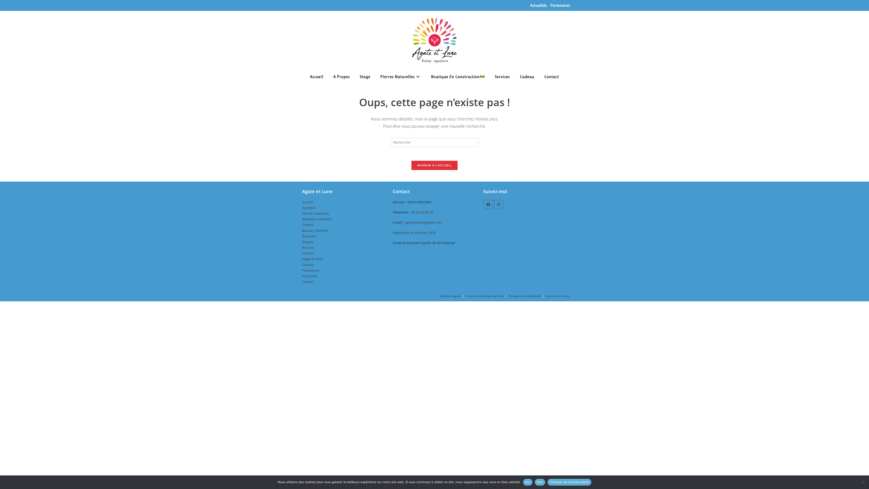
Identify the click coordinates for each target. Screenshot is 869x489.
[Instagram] (498, 204)
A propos (309, 208)
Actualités (538, 5)
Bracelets (309, 236)
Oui (527, 482)
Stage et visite (312, 259)
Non (540, 482)
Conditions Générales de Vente (484, 296)
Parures (308, 247)
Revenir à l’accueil (434, 165)
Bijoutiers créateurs (317, 219)
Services (308, 253)
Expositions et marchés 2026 (414, 232)
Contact (308, 282)
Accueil (307, 202)
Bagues (307, 242)
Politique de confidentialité (524, 296)
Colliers (307, 225)
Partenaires (560, 5)
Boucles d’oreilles (315, 230)
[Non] (863, 482)
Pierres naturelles (315, 213)
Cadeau (308, 265)
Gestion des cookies (557, 296)
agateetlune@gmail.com (423, 222)
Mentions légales (450, 296)
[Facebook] (488, 204)
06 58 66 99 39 (422, 212)
